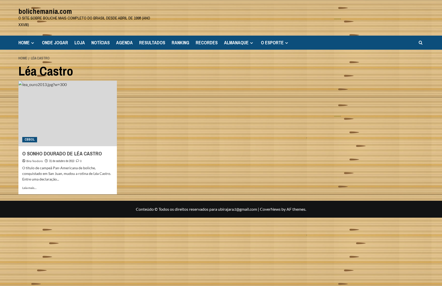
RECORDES (207, 42)
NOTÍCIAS (100, 42)
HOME (24, 42)
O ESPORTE (272, 42)
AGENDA (124, 42)
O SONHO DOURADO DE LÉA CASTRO (62, 153)
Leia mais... (29, 188)
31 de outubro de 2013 (61, 161)
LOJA (79, 42)
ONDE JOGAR (55, 42)
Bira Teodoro (34, 161)
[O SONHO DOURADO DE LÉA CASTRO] (67, 113)
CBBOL (30, 139)
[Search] (420, 42)
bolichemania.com (45, 11)
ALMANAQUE (236, 42)
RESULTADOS (152, 42)
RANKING (180, 42)
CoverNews (270, 209)
